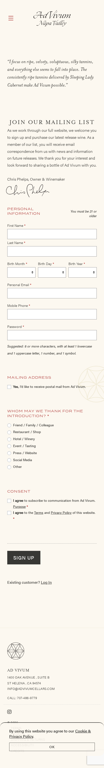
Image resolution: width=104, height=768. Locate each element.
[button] (12, 18)
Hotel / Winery (24, 438)
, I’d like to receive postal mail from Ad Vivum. (49, 386)
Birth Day (46, 263)
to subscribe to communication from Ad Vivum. (54, 503)
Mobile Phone (18, 305)
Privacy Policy (61, 512)
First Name (16, 225)
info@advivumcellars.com (31, 688)
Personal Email (19, 284)
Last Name (16, 242)
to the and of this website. (54, 515)
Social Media (22, 459)
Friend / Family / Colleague (33, 424)
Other (17, 466)
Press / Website (25, 452)
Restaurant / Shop (27, 431)
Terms (38, 512)
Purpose (19, 506)
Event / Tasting (24, 445)
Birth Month (17, 263)
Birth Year (76, 263)
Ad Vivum (52, 18)
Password (15, 326)
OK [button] (52, 746)
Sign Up (23, 557)
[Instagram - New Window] (9, 711)
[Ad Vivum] (52, 650)
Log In (46, 582)
